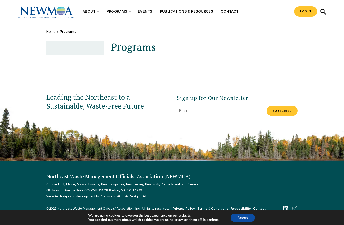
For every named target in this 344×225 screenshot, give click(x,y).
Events (145, 11)
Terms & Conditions (212, 208)
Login (305, 11)
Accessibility (241, 208)
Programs (117, 11)
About (89, 11)
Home (50, 31)
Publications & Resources (186, 11)
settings (213, 220)
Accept (243, 217)
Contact (229, 11)
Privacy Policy (184, 208)
